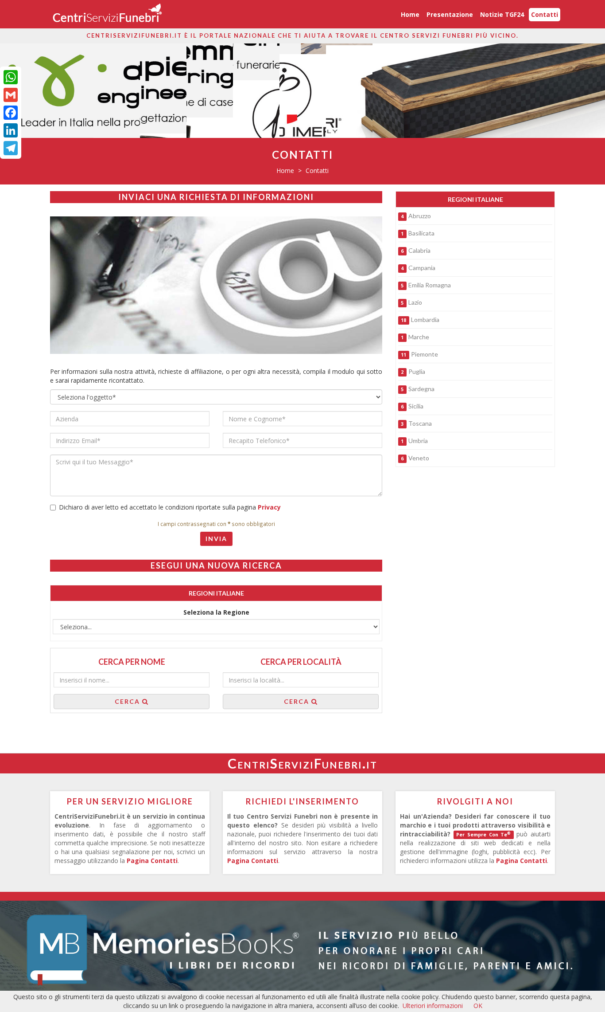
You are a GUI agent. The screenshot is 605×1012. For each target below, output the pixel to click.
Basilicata (421, 233)
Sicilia (415, 406)
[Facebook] (10, 113)
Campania (421, 267)
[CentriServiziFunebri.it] (107, 14)
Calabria (419, 250)
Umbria (418, 440)
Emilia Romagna (429, 285)
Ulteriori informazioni (433, 1005)
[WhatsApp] (10, 77)
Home (410, 14)
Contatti (544, 14)
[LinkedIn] (10, 130)
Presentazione (450, 14)
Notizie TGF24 (502, 14)
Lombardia (425, 319)
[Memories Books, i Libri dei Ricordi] (302, 948)
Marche (418, 337)
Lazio (415, 302)
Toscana (420, 423)
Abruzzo (419, 216)
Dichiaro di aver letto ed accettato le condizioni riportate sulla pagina (170, 507)
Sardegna (421, 388)
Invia (216, 538)
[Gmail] (10, 95)
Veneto (418, 458)
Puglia (416, 371)
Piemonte (424, 354)
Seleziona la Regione (216, 612)
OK (477, 1005)
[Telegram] (10, 148)
